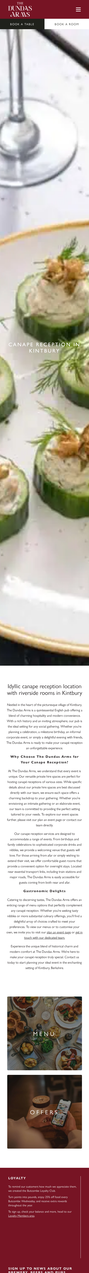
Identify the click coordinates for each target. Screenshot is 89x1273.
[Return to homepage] (20, 9)
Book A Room (67, 24)
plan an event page (59, 932)
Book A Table (22, 24)
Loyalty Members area (21, 1215)
